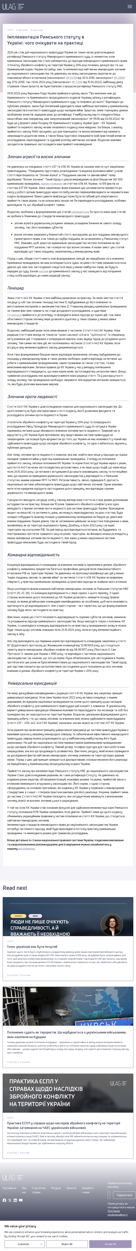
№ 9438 (71, 78)
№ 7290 (77, 82)
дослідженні (26, 849)
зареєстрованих (52, 184)
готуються (14, 315)
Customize (23, 1244)
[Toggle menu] (129, 6)
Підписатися (124, 1195)
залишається (80, 212)
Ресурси (56, 1188)
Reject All (67, 1244)
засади (43, 271)
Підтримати (9, 1188)
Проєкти (71, 1188)
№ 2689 (119, 78)
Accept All (110, 1244)
